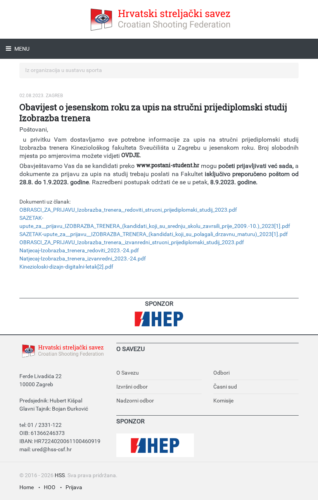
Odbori (221, 373)
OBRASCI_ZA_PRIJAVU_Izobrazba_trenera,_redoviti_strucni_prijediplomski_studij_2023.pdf (128, 210)
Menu (21, 49)
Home (26, 487)
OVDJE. (131, 155)
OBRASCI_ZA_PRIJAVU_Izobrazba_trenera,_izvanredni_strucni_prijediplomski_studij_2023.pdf (131, 242)
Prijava (74, 487)
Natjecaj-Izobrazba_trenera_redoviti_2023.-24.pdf (79, 250)
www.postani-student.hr (168, 165)
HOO (49, 487)
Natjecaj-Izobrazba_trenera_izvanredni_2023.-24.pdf (82, 258)
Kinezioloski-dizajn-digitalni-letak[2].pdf (66, 267)
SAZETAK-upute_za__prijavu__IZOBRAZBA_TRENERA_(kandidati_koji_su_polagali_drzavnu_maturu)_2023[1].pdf (153, 234)
